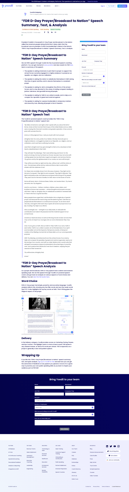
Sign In (103, 6)
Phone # (84, 67)
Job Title (84, 61)
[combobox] (94, 76)
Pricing (38, 6)
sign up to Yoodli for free (46, 362)
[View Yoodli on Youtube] (114, 446)
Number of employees (87, 74)
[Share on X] (48, 32)
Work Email (85, 55)
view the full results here (41, 277)
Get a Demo (114, 455)
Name (83, 49)
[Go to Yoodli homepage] (7, 6)
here (71, 65)
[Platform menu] (21, 6)
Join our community (114, 460)
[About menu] (59, 6)
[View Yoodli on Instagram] (118, 446)
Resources (46, 6)
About (56, 6)
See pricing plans (114, 451)
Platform (18, 6)
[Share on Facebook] (44, 32)
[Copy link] (55, 32)
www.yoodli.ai (48, 65)
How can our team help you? (89, 86)
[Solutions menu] (32, 6)
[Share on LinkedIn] (51, 32)
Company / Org (98, 61)
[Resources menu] (50, 6)
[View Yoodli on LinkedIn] (107, 446)
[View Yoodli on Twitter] (111, 446)
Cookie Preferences (116, 486)
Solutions (28, 6)
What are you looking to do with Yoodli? (92, 81)
